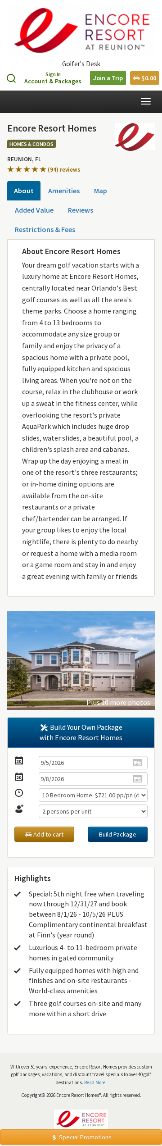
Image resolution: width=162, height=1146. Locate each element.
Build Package (117, 834)
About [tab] (24, 190)
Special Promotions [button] (85, 1137)
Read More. (95, 1082)
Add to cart (47, 834)
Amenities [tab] (64, 190)
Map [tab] (100, 190)
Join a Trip (108, 78)
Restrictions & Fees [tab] (45, 229)
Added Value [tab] (34, 209)
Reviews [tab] (80, 209)
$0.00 (148, 78)
